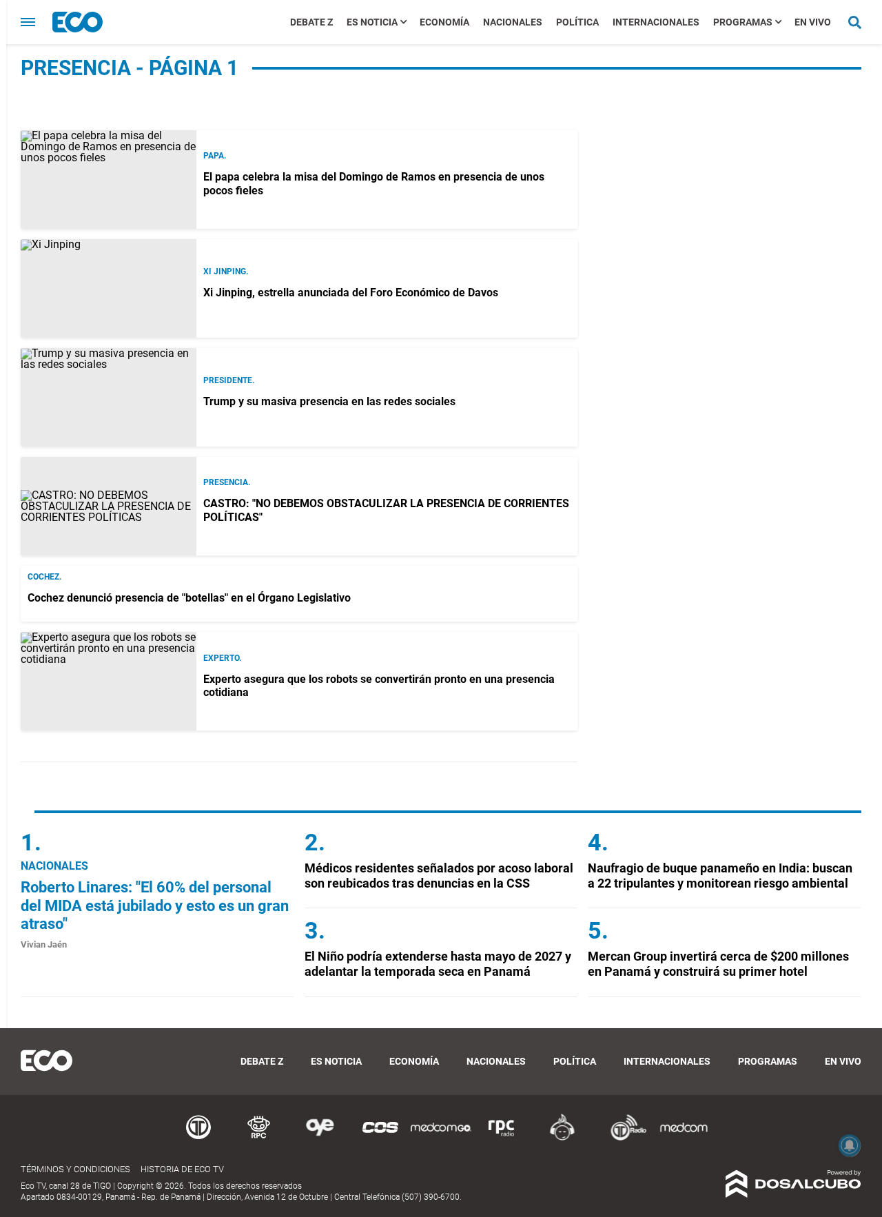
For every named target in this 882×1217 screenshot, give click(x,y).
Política (577, 22)
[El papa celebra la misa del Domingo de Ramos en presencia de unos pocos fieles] (108, 179)
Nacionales (512, 22)
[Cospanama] (380, 1138)
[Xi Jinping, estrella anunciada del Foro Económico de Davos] (108, 288)
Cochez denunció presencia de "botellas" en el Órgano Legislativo (189, 597)
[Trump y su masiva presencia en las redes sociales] (108, 397)
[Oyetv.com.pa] (319, 1138)
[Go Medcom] (441, 1138)
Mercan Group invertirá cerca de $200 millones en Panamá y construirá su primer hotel (718, 964)
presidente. (228, 380)
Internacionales (656, 22)
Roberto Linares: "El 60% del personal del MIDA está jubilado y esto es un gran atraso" (155, 905)
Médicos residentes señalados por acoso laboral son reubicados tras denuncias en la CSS (439, 875)
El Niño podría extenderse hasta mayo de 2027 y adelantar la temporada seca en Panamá (438, 964)
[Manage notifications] (850, 1145)
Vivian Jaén (44, 944)
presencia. (226, 482)
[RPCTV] (259, 1138)
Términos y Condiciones (75, 1169)
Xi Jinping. (225, 271)
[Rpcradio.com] (501, 1138)
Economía (444, 22)
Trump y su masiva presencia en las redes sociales (329, 401)
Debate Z (311, 22)
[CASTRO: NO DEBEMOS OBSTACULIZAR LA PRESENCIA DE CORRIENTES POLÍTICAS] (108, 506)
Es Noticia (372, 22)
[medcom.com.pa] (683, 1138)
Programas (742, 22)
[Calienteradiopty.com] (562, 1138)
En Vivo (812, 22)
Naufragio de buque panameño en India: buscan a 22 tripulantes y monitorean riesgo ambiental (720, 875)
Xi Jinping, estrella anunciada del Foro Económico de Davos (350, 292)
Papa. (214, 156)
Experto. (222, 658)
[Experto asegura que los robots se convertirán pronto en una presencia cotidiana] (108, 681)
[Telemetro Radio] (623, 1138)
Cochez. (44, 577)
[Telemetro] (198, 1138)
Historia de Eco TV (182, 1169)
